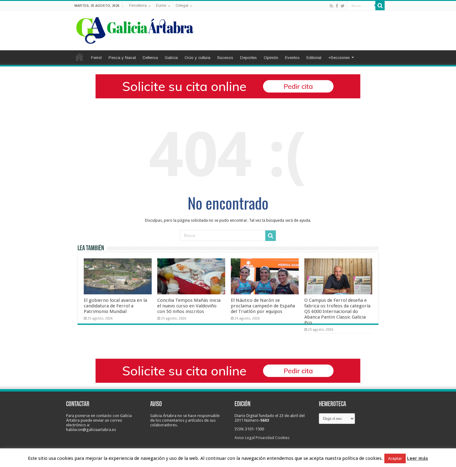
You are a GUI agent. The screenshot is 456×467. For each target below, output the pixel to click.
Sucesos (225, 57)
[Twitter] (342, 6)
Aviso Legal (245, 437)
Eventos (292, 57)
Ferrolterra (138, 5)
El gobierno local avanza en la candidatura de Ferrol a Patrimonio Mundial (115, 305)
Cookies (282, 437)
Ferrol (96, 57)
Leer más (417, 458)
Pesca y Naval (122, 57)
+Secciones (339, 57)
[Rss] (331, 6)
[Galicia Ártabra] (135, 29)
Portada (79, 56)
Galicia (171, 57)
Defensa (150, 57)
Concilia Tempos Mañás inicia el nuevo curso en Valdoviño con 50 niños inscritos (189, 305)
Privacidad (265, 437)
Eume (161, 5)
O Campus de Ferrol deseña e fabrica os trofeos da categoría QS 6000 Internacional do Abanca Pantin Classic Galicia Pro (337, 311)
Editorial (313, 57)
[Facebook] (337, 6)
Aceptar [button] (395, 458)
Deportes (248, 57)
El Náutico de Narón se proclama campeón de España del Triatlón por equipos (263, 305)
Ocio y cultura (197, 57)
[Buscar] (380, 5)
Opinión (271, 57)
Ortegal (182, 5)
